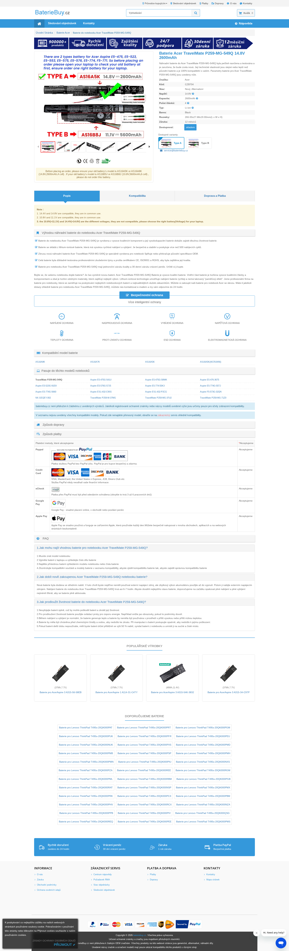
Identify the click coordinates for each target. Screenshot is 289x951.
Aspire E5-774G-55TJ (210, 385)
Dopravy (219, 3)
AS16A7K (95, 362)
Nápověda (245, 23)
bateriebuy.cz (139, 935)
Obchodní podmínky (46, 885)
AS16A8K (40, 362)
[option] (94, 96)
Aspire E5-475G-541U (100, 379)
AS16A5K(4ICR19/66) (210, 362)
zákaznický (164, 415)
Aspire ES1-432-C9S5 (101, 391)
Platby (205, 3)
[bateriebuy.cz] (55, 15)
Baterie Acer (63, 32)
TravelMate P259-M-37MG (103, 398)
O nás (233, 3)
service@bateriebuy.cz (176, 150)
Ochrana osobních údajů (48, 890)
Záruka (40, 879)
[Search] (196, 13)
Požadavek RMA (101, 879)
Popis (67, 195)
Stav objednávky (101, 885)
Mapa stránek (213, 879)
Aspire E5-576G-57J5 (100, 385)
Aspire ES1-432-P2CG (156, 391)
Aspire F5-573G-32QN (210, 391)
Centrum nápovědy (102, 874)
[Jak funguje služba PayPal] (189, 924)
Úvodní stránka (44, 32)
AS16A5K (150, 362)
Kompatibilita (137, 195)
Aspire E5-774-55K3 (155, 385)
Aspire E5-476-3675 (209, 379)
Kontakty (247, 3)
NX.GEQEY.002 (43, 398)
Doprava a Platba (215, 195)
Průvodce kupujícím (155, 3)
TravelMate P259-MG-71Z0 (213, 398)
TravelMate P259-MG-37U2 (158, 398)
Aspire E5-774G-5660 (45, 391)
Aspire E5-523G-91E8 (46, 385)
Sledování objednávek (184, 3)
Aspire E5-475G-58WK (156, 379)
